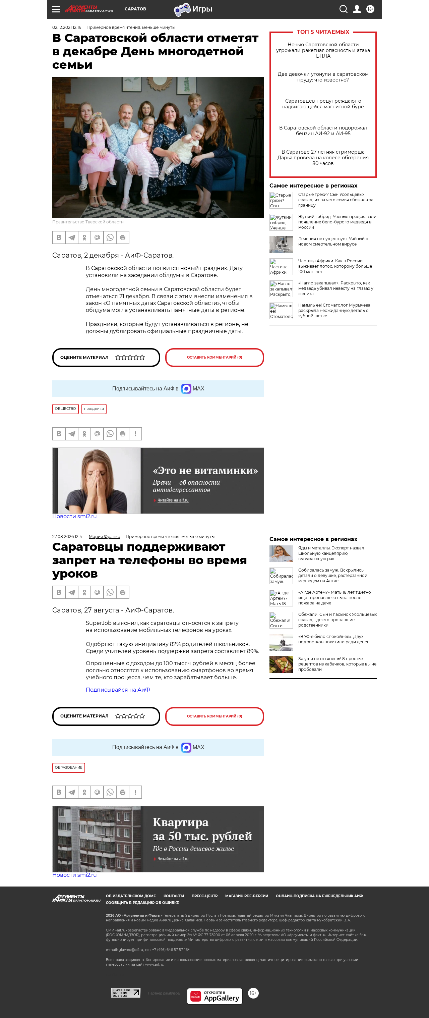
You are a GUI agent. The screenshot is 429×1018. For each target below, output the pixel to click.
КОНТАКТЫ (174, 896)
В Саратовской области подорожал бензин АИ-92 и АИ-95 (323, 131)
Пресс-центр (205, 896)
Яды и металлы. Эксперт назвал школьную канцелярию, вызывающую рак (331, 553)
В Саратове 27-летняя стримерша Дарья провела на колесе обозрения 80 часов (323, 157)
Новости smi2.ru (74, 516)
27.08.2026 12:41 (67, 536)
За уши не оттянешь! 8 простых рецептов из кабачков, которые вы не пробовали (337, 664)
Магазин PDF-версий (246, 896)
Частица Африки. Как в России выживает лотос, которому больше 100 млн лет (335, 266)
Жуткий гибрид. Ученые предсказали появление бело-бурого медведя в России (337, 222)
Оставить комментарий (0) (214, 357)
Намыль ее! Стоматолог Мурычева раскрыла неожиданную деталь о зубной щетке (334, 310)
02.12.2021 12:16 (66, 27)
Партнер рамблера (164, 993)
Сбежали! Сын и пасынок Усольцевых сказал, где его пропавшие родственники (337, 620)
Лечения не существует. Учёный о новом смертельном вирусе (333, 241)
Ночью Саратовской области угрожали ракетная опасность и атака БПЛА (323, 50)
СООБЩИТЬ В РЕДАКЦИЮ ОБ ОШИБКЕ (142, 903)
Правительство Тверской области (88, 221)
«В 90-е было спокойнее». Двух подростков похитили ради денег (333, 639)
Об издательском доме (131, 896)
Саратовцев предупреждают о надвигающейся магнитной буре (323, 104)
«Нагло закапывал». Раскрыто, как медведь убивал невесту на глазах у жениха (335, 288)
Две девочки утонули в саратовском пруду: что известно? (323, 77)
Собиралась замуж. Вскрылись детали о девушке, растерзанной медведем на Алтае (332, 575)
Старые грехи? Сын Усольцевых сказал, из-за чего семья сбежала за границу (335, 200)
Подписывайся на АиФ (118, 690)
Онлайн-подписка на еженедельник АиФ (319, 896)
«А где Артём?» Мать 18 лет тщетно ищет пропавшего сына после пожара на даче (334, 597)
